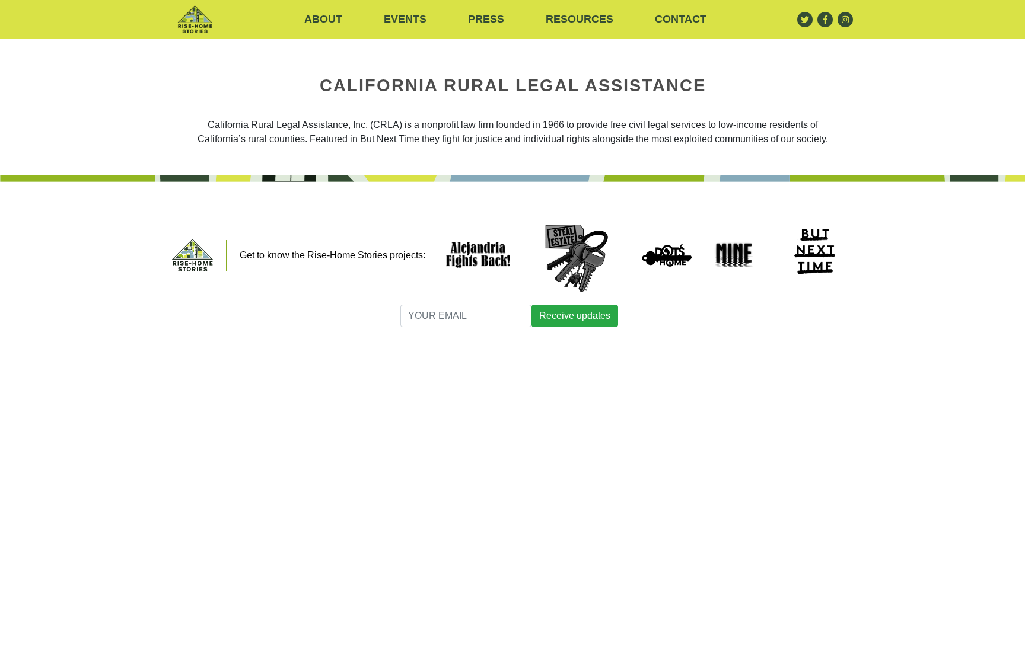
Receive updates (574, 316)
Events (405, 19)
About (323, 19)
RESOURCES (579, 19)
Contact (680, 19)
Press (486, 19)
